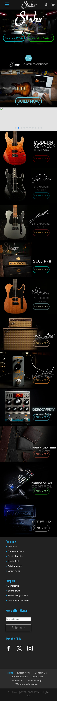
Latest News (14, 571)
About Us (12, 546)
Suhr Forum (14, 590)
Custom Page (14, 37)
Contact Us (13, 586)
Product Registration (18, 595)
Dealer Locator (15, 556)
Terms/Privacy (33, 680)
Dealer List (13, 561)
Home (10, 672)
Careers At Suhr (16, 551)
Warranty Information (18, 600)
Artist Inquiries (15, 566)
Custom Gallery (41, 37)
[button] (28, 119)
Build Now (28, 101)
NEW (28, 58)
